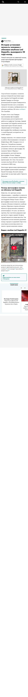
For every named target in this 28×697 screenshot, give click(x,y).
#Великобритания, (12, 267)
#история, (15, 265)
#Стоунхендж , (12, 269)
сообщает (22, 109)
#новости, (4, 267)
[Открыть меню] (25, 2)
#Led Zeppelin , (19, 269)
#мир (18, 267)
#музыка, (20, 265)
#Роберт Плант (5, 270)
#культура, (4, 265)
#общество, (10, 265)
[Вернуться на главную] (3, 2)
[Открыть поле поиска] (18, 2)
